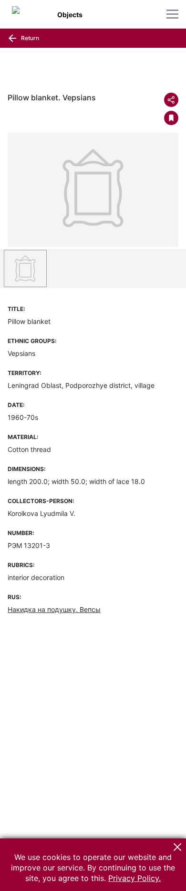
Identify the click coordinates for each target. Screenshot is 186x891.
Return (29, 38)
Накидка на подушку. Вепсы (54, 609)
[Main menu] (172, 14)
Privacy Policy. (134, 878)
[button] (177, 847)
